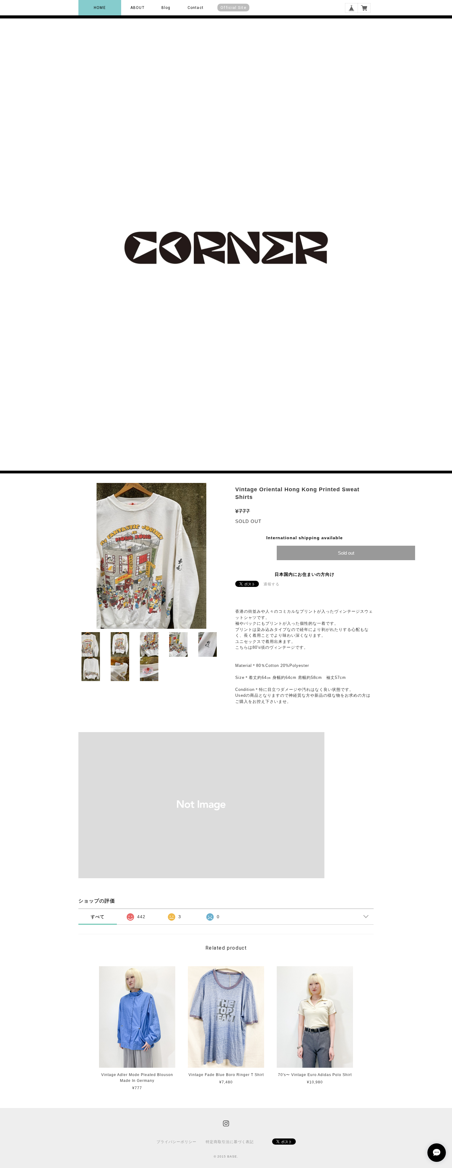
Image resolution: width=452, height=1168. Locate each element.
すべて (98, 916)
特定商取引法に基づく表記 (230, 1142)
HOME (100, 8)
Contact (196, 8)
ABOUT (137, 8)
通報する (272, 584)
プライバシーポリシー (176, 1142)
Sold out (346, 553)
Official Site (233, 7)
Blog (166, 8)
